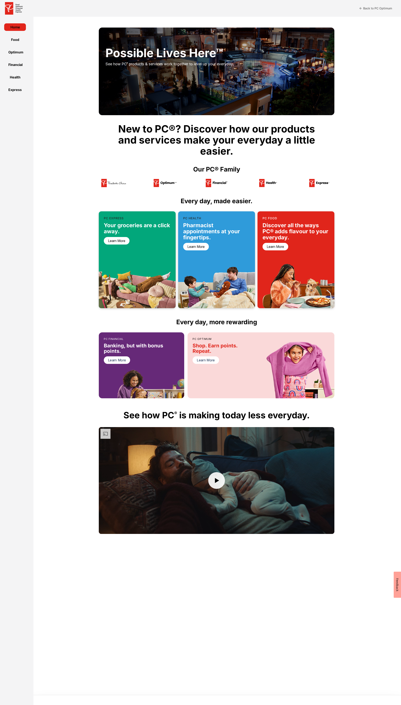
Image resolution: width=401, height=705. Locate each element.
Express (15, 90)
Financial (15, 65)
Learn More (117, 360)
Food (15, 40)
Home (15, 27)
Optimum (15, 52)
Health (15, 77)
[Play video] (216, 480)
